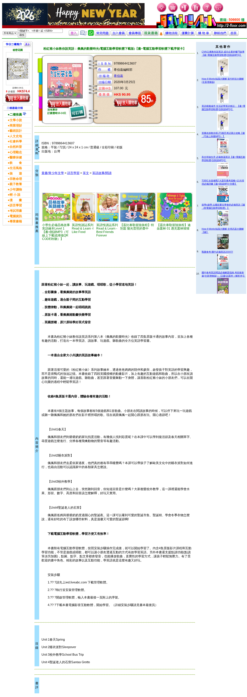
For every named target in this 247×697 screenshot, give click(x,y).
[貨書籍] (151, 34)
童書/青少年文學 (52, 173)
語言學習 (73, 173)
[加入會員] (184, 11)
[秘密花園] (18, 68)
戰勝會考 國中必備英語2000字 (217, 252)
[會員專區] (134, 34)
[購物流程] (171, 34)
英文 (86, 173)
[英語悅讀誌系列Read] (83, 207)
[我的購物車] (173, 11)
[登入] (74, 34)
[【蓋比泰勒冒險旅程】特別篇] (138, 207)
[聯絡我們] (220, 34)
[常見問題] (207, 11)
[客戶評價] (83, 34)
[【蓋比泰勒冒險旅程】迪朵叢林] (174, 207)
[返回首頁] (233, 34)
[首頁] (218, 11)
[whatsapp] (91, 34)
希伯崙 (118, 75)
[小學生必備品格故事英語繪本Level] (56, 207)
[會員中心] (196, 11)
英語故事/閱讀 (102, 173)
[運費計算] (187, 34)
